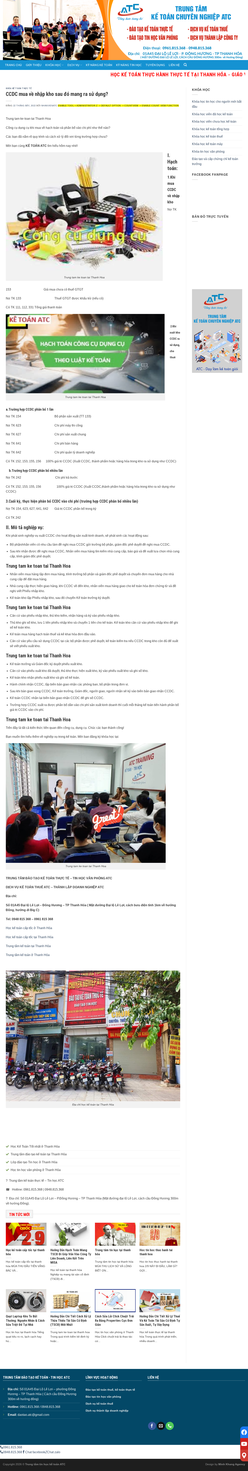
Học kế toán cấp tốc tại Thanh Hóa (29, 937)
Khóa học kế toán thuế (207, 136)
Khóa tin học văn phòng (208, 151)
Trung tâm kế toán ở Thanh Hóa (28, 955)
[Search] (185, 65)
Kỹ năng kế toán (99, 65)
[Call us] (170, 1426)
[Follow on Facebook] (152, 1426)
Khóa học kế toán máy (207, 144)
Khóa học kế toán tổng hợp (210, 129)
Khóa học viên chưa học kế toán (214, 121)
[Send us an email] (161, 1426)
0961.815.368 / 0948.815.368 (40, 1406)
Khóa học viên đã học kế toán (212, 114)
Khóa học (53, 65)
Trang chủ (13, 65)
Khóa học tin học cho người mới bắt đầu (216, 104)
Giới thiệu (34, 65)
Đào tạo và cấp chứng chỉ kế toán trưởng (215, 161)
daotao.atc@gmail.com (33, 1414)
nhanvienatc (49, 105)
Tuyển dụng (155, 65)
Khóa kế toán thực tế (18, 88)
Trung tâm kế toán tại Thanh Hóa (28, 946)
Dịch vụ (73, 65)
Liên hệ (174, 65)
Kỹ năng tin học (129, 65)
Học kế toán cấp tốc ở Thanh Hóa (29, 928)
